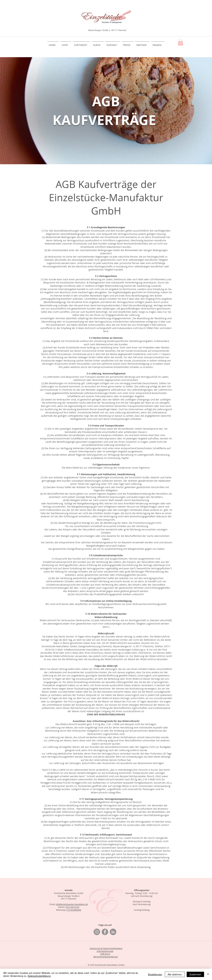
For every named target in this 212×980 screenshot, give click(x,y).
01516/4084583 (74, 910)
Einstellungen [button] (155, 974)
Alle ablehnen (175, 974)
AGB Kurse (105, 953)
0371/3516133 (72, 907)
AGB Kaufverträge (105, 951)
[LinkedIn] (113, 932)
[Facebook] (105, 932)
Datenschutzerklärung (39, 976)
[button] (180, 42)
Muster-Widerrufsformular (59, 656)
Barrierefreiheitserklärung (105, 956)
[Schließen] (208, 974)
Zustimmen (195, 974)
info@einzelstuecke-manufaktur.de (72, 904)
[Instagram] (97, 932)
